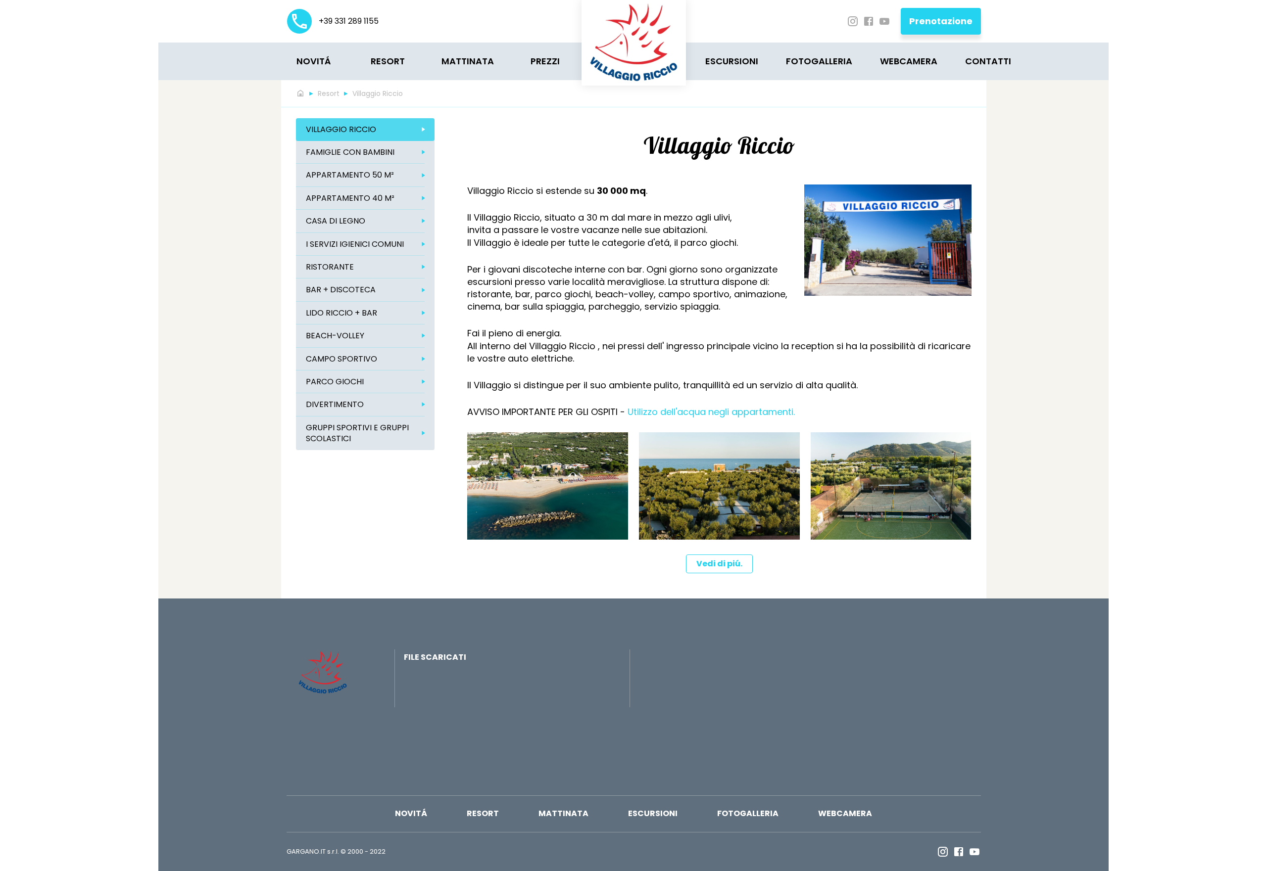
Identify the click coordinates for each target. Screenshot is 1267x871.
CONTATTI (988, 61)
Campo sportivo (341, 359)
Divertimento (335, 404)
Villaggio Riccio (377, 93)
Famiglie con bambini (350, 152)
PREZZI (545, 61)
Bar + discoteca (341, 289)
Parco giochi (335, 381)
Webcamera (908, 61)
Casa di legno (335, 221)
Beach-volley (335, 335)
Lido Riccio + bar (341, 313)
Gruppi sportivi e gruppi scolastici (357, 433)
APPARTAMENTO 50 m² (350, 175)
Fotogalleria (819, 61)
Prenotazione (941, 21)
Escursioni (731, 61)
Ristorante (330, 267)
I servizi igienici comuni (355, 244)
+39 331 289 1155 (348, 21)
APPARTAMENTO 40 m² (350, 198)
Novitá (313, 61)
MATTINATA (467, 61)
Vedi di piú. (719, 563)
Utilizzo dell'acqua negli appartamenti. (711, 412)
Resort (388, 61)
